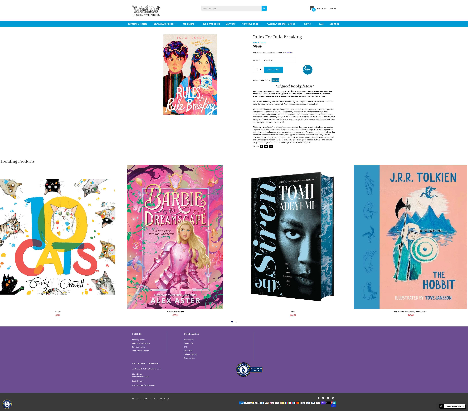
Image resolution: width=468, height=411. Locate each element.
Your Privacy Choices (141, 351)
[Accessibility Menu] (7, 404)
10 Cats (57, 312)
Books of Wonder (145, 399)
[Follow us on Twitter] (266, 146)
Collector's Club (190, 354)
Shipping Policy (138, 340)
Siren (293, 312)
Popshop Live (189, 358)
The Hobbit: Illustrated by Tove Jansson (410, 312)
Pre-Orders (188, 24)
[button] (232, 322)
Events (307, 24)
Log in (332, 8)
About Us (334, 24)
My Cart (321, 8)
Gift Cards (188, 351)
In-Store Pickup (138, 347)
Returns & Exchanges (141, 343)
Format (256, 60)
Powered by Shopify (162, 399)
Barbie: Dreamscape (175, 312)
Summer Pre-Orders (137, 24)
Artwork (230, 24)
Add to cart (273, 69)
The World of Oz (249, 24)
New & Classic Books (164, 24)
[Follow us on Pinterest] (271, 146)
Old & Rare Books (211, 24)
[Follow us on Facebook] (261, 146)
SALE (321, 24)
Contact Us (188, 343)
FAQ (185, 347)
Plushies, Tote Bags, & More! (281, 24)
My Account (189, 340)
